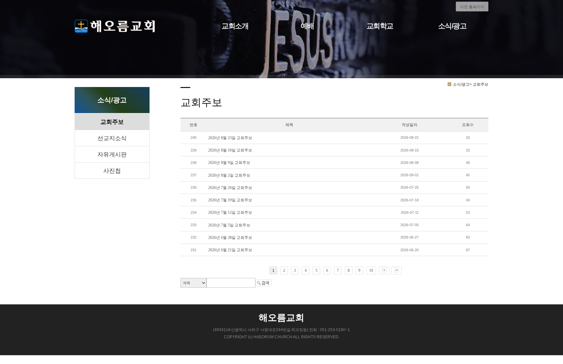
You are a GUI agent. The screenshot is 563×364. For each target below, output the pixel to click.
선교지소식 (112, 138)
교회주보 (112, 122)
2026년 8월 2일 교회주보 (229, 175)
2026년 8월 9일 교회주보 (229, 162)
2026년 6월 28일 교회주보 (230, 237)
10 (371, 270)
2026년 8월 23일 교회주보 (230, 138)
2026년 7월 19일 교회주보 (230, 200)
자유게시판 (112, 154)
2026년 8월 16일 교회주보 (230, 150)
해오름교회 (281, 318)
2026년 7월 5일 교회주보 (229, 225)
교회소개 (235, 26)
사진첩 (112, 170)
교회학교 (380, 26)
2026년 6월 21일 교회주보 (230, 250)
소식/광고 (452, 26)
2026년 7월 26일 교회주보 (230, 187)
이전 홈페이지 (472, 7)
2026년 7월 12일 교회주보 (230, 212)
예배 (307, 26)
